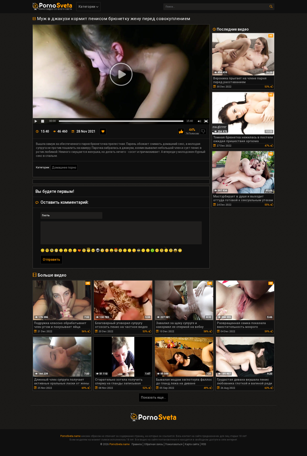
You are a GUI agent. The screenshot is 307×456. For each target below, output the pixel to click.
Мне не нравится (203, 131)
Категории (87, 7)
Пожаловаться (174, 444)
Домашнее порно (64, 167)
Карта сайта (192, 444)
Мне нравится (181, 131)
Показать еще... (153, 397)
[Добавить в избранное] (103, 131)
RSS (203, 444)
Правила (137, 444)
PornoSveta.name (70, 436)
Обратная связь (153, 444)
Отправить (51, 259)
